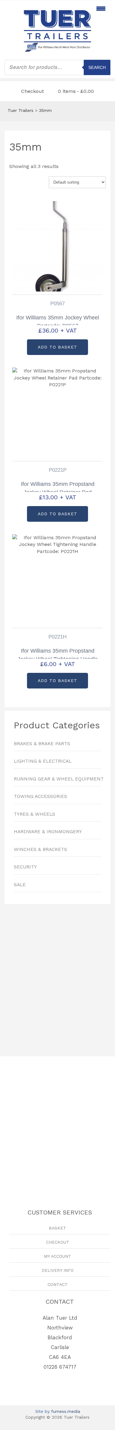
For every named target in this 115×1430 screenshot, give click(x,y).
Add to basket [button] (57, 347)
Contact (58, 1284)
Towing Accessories (40, 796)
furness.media (65, 1411)
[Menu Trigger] (100, 8)
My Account (57, 1256)
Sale (20, 884)
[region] (57, 977)
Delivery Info (58, 1270)
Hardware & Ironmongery (48, 831)
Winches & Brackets (40, 849)
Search (97, 67)
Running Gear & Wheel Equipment (57, 779)
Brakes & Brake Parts (42, 743)
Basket (57, 1228)
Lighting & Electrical (42, 761)
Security (25, 867)
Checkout (32, 91)
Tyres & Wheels (34, 814)
